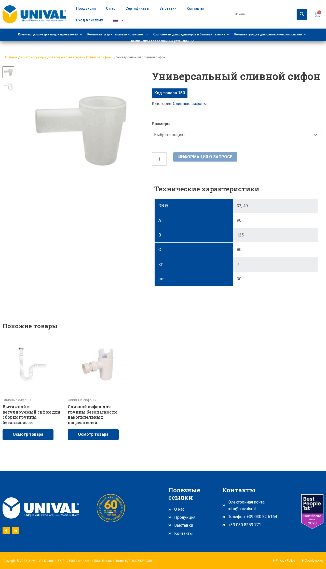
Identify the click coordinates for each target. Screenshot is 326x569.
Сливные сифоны (99, 57)
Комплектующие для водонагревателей (48, 34)
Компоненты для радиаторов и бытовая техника (189, 34)
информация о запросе (205, 156)
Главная (11, 57)
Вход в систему (89, 20)
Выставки (167, 8)
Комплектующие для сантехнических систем (268, 34)
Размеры (161, 123)
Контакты (195, 8)
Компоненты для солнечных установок (160, 41)
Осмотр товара (28, 434)
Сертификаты (137, 8)
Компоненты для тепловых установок (115, 34)
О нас (110, 8)
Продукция (86, 8)
